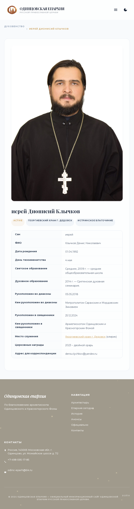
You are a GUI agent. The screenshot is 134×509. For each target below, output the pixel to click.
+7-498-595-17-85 (18, 459)
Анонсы (76, 419)
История (76, 413)
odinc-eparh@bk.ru (20, 470)
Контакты (77, 430)
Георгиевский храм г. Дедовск (50, 220)
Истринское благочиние (95, 220)
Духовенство (14, 26)
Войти (126, 496)
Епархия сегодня (82, 408)
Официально (79, 424)
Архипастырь (80, 402)
